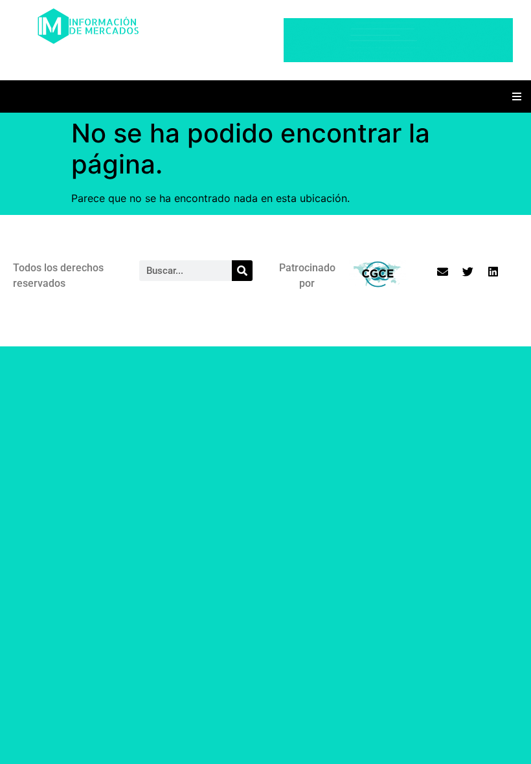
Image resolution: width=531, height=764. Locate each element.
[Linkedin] (493, 271)
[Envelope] (442, 271)
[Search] (242, 270)
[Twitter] (468, 271)
